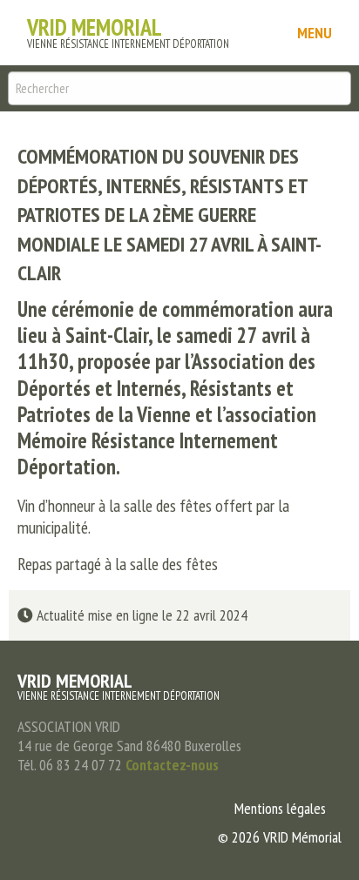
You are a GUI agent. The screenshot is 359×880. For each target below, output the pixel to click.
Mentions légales (280, 808)
